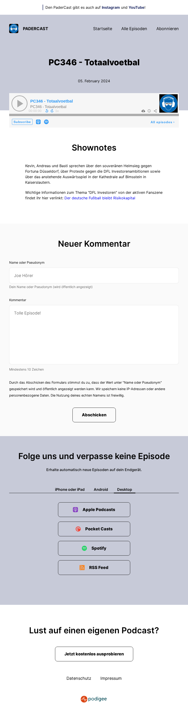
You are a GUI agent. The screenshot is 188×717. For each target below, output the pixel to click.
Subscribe (22, 122)
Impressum (111, 678)
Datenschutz (78, 678)
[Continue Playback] (19, 103)
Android (101, 489)
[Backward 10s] (47, 111)
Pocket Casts (99, 528)
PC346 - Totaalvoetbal (51, 101)
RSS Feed (98, 567)
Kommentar (17, 300)
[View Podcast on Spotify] (46, 121)
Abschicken (94, 414)
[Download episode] (143, 111)
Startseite (102, 28)
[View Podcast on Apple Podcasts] (38, 121)
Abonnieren (167, 28)
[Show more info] (149, 111)
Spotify (98, 548)
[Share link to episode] (155, 111)
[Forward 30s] (52, 111)
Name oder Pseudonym (26, 262)
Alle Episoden (134, 28)
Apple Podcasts (99, 509)
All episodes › (163, 122)
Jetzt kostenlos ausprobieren (94, 653)
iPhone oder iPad (70, 489)
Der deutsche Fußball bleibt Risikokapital (99, 198)
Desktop (124, 489)
